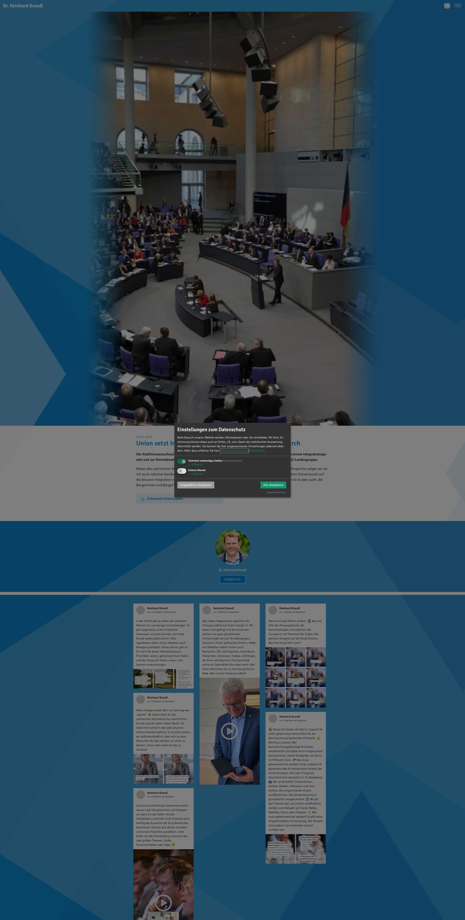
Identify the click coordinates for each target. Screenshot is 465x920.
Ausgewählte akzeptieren (196, 485)
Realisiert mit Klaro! (276, 492)
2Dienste (195, 474)
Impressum (257, 450)
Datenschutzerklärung (234, 450)
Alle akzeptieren (273, 485)
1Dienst (195, 464)
